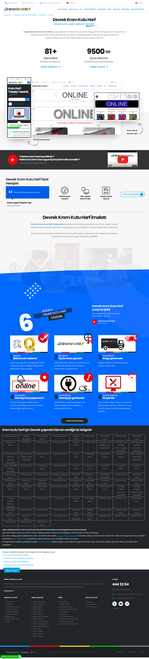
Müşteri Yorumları (12, 614)
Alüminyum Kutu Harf (40, 621)
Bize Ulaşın (125, 9)
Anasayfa (7, 15)
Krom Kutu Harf (38, 614)
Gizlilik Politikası (65, 604)
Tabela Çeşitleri (37, 598)
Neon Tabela (37, 631)
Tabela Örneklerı (90, 9)
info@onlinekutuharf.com (124, 598)
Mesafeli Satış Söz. (66, 607)
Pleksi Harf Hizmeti (66, 621)
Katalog (72, 3)
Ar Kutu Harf (91, 604)
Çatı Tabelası (38, 607)
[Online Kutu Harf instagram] (127, 604)
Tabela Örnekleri (12, 612)
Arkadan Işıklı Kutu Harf (41, 626)
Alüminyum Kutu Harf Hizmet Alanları (19, 565)
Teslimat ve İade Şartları (69, 609)
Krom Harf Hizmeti (66, 617)
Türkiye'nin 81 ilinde (50, 58)
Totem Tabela (38, 609)
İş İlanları (116, 9)
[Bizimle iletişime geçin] (20, 656)
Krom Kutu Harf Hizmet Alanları (16, 555)
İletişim (8, 621)
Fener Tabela (38, 636)
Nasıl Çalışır (62, 9)
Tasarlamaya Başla (74, 421)
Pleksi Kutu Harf (38, 619)
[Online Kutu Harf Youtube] (121, 604)
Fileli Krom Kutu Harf (40, 624)
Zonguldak (42, 15)
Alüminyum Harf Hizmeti (68, 624)
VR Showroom (92, 607)
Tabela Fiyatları (11, 609)
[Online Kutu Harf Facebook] (114, 604)
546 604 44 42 (29, 3)
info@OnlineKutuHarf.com (51, 3)
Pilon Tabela (37, 612)
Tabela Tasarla (97, 66)
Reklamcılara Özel (137, 9)
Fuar (109, 9)
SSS (81, 9)
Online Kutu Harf (10, 598)
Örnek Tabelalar (49, 66)
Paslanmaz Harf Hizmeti (68, 619)
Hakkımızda (102, 9)
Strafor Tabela (38, 634)
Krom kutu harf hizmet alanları (25, 15)
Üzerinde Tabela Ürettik (98, 58)
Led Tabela (37, 629)
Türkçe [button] (140, 3)
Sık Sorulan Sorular (13, 607)
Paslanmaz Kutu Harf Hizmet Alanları (18, 558)
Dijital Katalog (91, 598)
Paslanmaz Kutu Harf (40, 617)
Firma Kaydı (64, 602)
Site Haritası (64, 612)
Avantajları (73, 9)
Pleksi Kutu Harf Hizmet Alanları (16, 562)
